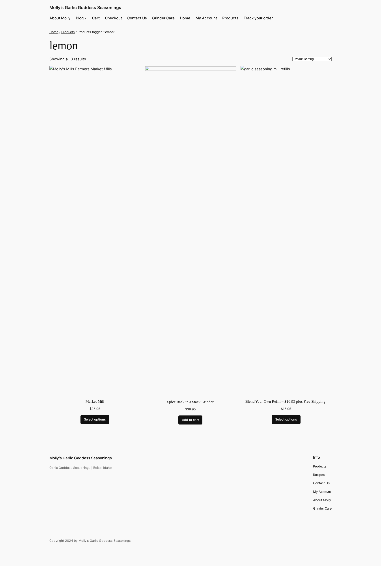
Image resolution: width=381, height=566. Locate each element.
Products (230, 18)
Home (185, 18)
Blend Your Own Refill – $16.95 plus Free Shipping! (286, 401)
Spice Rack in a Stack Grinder (190, 402)
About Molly (60, 18)
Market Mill (95, 401)
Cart (96, 18)
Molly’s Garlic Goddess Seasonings (85, 7)
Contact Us (137, 18)
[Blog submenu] (85, 18)
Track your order (258, 18)
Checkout (113, 18)
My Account (206, 18)
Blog (80, 18)
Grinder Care (163, 18)
